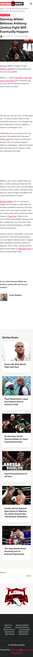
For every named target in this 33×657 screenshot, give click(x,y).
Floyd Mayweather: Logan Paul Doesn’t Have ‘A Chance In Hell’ (16, 402)
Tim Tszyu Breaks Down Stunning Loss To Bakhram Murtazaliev (15, 551)
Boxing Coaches (22, 627)
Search (3, 572)
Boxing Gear (23, 632)
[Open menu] (31, 4)
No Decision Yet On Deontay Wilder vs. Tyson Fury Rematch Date (16, 439)
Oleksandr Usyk (24, 248)
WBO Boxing (9, 632)
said (7, 139)
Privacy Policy (9, 630)
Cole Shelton (9, 36)
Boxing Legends (22, 625)
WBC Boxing (9, 634)
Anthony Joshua (6, 69)
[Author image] (1, 36)
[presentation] (16, 351)
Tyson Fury (12, 216)
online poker (15, 649)
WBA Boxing (23, 634)
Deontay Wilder (6, 201)
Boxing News (5, 15)
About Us (8, 625)
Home (2, 8)
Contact (7, 627)
